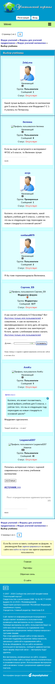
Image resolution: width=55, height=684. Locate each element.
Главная (27, 562)
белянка (27, 122)
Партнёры (27, 568)
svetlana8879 (27, 235)
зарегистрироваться (31, 546)
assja (27, 173)
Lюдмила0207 (27, 440)
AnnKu (27, 367)
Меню (7, 24)
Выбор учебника (9, 46)
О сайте (27, 580)
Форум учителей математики (31, 43)
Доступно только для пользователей (22, 318)
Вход (35, 18)
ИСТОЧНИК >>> (12, 487)
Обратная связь (27, 574)
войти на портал (20, 549)
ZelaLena (27, 62)
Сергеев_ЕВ (27, 287)
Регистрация (23, 18)
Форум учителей (9, 40)
